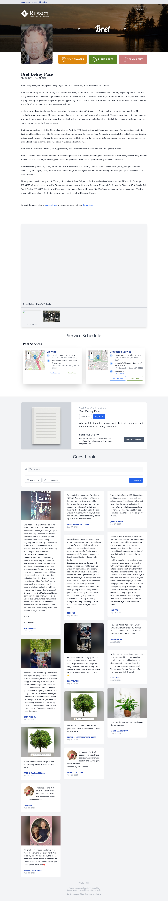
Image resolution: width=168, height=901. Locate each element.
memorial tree (51, 204)
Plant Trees (72, 373)
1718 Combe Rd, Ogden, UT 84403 (129, 368)
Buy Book (99, 416)
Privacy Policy (77, 890)
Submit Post (136, 480)
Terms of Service (90, 890)
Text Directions (55, 373)
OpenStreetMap (86, 894)
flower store (88, 204)
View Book (85, 416)
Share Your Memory (134, 439)
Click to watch (120, 373)
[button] (35, 357)
